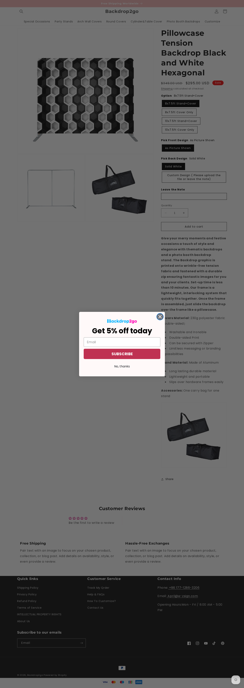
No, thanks (122, 366)
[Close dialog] (160, 316)
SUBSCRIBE (122, 354)
